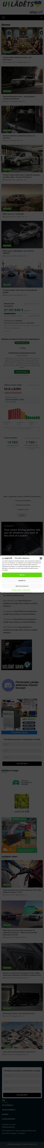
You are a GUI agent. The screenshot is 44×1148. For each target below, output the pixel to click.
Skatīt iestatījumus (22, 586)
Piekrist (22, 575)
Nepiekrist (22, 580)
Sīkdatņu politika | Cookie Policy (21, 590)
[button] (41, 558)
